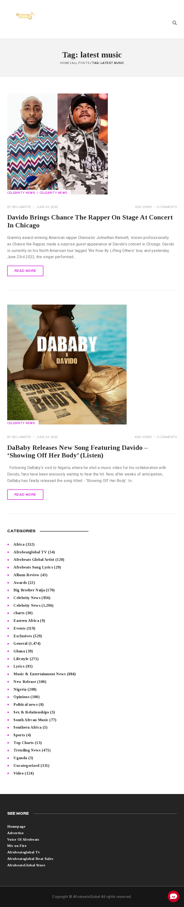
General (20, 643)
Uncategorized (26, 765)
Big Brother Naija (29, 590)
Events (19, 628)
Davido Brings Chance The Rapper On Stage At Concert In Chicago (90, 221)
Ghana (19, 651)
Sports (19, 735)
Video (18, 773)
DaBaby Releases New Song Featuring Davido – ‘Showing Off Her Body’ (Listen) (77, 451)
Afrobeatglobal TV (30, 552)
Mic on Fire (17, 846)
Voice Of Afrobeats (23, 839)
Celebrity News (21, 193)
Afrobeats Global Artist (33, 559)
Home (64, 63)
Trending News (26, 750)
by (19, 207)
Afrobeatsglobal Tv (23, 852)
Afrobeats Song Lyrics (33, 567)
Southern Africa (27, 727)
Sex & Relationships (31, 712)
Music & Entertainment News (39, 674)
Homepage (16, 826)
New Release (24, 682)
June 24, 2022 (47, 207)
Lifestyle (21, 659)
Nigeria (19, 689)
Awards (20, 583)
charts (18, 613)
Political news (25, 704)
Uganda (20, 758)
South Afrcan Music (30, 720)
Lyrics (18, 666)
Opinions (21, 697)
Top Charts (23, 743)
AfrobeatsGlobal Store (26, 865)
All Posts (81, 63)
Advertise (15, 833)
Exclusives (22, 636)
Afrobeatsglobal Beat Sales (30, 859)
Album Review (26, 575)
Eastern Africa (26, 621)
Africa (18, 544)
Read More (25, 270)
